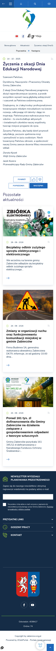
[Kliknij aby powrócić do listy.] (28, 51)
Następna (35, 51)
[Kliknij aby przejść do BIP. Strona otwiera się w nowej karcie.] (38, 36)
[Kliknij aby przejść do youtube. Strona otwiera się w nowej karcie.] (17, 36)
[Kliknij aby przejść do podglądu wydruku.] (40, 179)
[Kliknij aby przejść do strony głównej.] (21, 4)
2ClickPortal (22, 640)
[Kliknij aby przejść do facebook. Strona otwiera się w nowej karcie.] (23, 36)
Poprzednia (21, 51)
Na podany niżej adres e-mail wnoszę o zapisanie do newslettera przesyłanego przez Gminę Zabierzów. (30, 506)
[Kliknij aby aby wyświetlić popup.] (40, 645)
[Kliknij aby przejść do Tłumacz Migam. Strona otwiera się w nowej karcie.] (30, 36)
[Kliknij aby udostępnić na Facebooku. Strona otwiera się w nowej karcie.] (33, 179)
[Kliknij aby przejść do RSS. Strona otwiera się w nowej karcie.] (52, 59)
